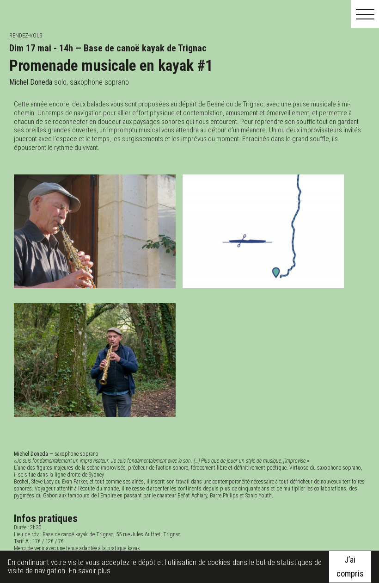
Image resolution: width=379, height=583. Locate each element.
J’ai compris (350, 566)
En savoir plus (89, 570)
